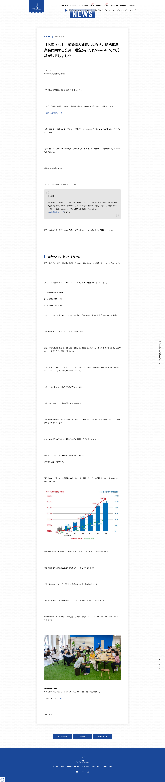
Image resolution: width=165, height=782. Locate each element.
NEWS (106, 6)
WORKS (99, 6)
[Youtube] (82, 771)
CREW (92, 6)
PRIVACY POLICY (73, 767)
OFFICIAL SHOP (58, 767)
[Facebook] (77, 771)
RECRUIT (123, 6)
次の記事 (100, 736)
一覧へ (82, 736)
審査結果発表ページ (56, 212)
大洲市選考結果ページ (54, 113)
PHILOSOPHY (83, 6)
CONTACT (132, 6)
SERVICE (73, 6)
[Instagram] (88, 771)
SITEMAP (85, 767)
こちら (60, 698)
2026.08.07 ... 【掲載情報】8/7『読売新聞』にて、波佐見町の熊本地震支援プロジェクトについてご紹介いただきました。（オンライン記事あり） (78, 10)
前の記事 (64, 736)
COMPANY (64, 6)
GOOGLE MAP (107, 767)
